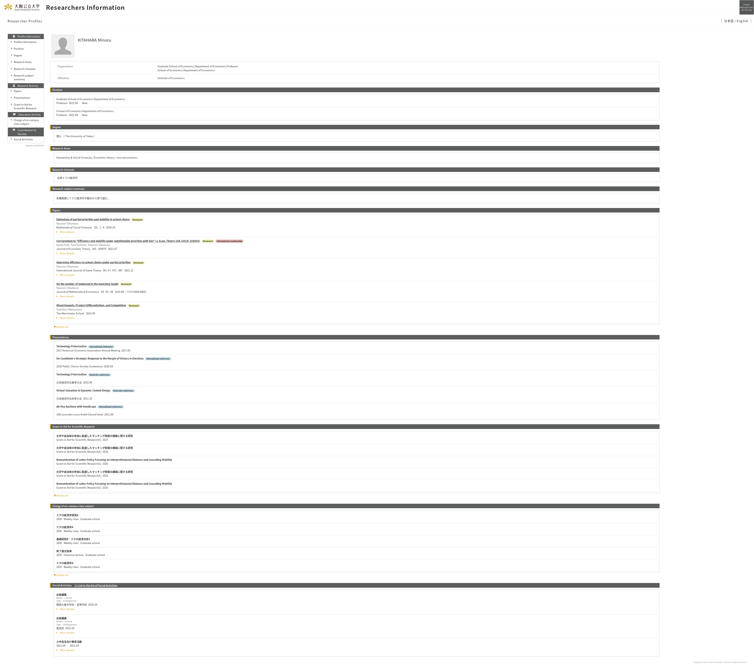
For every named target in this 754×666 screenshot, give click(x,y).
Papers (18, 91)
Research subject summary (24, 77)
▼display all (61, 326)
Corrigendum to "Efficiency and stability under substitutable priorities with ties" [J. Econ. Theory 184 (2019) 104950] (128, 241)
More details (67, 232)
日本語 (729, 21)
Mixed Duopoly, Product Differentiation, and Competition (91, 305)
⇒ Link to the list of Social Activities (95, 585)
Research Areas (23, 62)
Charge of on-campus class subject (26, 122)
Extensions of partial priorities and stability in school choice (93, 219)
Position (19, 48)
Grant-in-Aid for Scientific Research (25, 106)
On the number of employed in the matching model (87, 284)
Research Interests (25, 69)
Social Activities (23, 139)
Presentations (22, 97)
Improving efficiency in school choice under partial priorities (93, 262)
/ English (742, 21)
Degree (18, 55)
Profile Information (25, 42)
